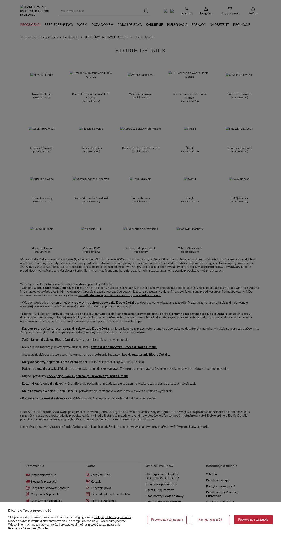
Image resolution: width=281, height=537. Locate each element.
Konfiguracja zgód (210, 519)
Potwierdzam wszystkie (253, 519)
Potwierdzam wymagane (167, 519)
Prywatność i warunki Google (28, 528)
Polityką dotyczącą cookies (112, 517)
